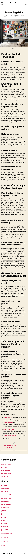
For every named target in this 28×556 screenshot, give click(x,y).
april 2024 (4, 520)
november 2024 (6, 498)
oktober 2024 (5, 501)
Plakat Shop (14, 3)
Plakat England (8, 423)
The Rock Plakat (6, 476)
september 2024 (6, 504)
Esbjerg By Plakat (6, 467)
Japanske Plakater (6, 533)
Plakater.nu (4, 537)
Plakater (14, 9)
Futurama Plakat (6, 473)
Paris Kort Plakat (6, 464)
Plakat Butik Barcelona (10, 435)
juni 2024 (4, 514)
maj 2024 (4, 517)
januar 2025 (4, 491)
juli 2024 (3, 511)
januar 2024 (4, 530)
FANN (3, 545)
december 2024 (6, 495)
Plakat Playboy (5, 470)
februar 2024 (5, 526)
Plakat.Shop (10, 16)
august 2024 (5, 507)
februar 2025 (5, 488)
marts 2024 (4, 523)
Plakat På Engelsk (8, 430)
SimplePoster (5, 541)
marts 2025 (4, 485)
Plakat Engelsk (7, 417)
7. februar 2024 (20, 16)
